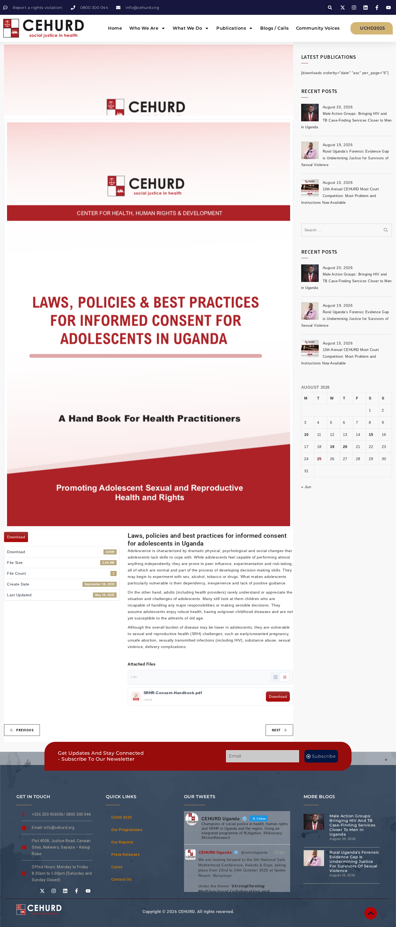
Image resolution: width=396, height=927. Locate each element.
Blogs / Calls (274, 28)
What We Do (187, 28)
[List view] (284, 677)
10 (306, 434)
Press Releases (125, 854)
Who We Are (143, 28)
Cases (117, 867)
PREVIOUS (25, 730)
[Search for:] (346, 230)
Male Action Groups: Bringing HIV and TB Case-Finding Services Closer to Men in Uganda (346, 120)
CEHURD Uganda (215, 852)
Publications (231, 28)
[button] (330, 7)
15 (371, 434)
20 (345, 446)
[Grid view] (275, 677)
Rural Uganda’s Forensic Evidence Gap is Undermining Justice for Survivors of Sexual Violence (345, 158)
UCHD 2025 (121, 817)
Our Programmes (126, 830)
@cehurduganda (254, 852)
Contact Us (121, 879)
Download (16, 537)
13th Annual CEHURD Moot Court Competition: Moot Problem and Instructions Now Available (340, 196)
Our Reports (122, 842)
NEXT (276, 730)
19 (332, 446)
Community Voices (318, 28)
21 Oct (280, 852)
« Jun (306, 487)
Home (115, 28)
